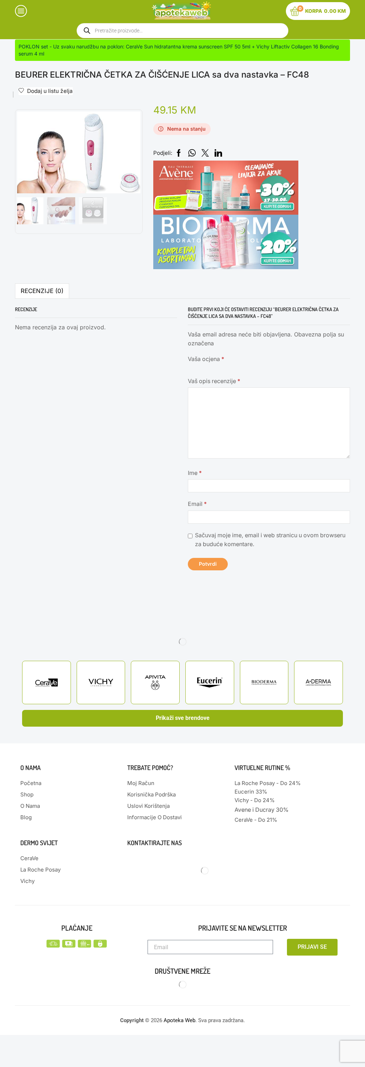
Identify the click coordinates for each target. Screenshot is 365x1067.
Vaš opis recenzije (214, 381)
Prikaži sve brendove (183, 718)
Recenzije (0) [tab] (42, 290)
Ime (195, 473)
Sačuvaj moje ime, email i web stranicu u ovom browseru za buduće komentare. (270, 540)
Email (197, 504)
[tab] (42, 291)
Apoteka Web (179, 1020)
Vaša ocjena (206, 359)
